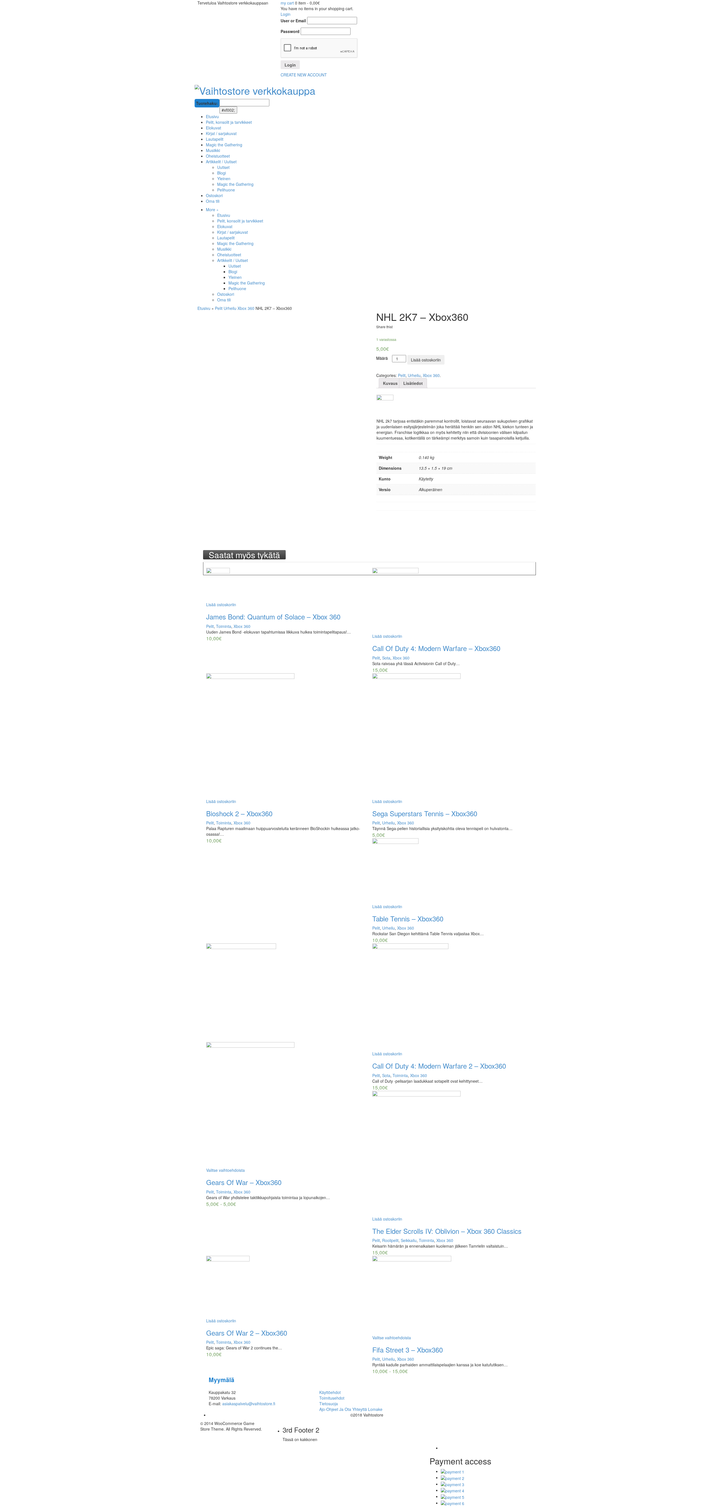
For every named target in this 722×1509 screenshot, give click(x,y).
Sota (386, 658)
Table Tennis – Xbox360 (407, 918)
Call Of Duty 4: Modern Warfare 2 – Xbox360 (439, 1066)
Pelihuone (237, 288)
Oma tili (224, 300)
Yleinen (235, 277)
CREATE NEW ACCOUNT (304, 75)
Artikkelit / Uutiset (232, 260)
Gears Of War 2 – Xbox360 (246, 1333)
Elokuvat (224, 226)
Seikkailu (409, 1240)
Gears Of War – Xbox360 (243, 1182)
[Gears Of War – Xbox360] (286, 1055)
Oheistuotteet (229, 254)
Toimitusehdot (331, 1398)
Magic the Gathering (235, 243)
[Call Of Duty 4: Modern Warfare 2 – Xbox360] (452, 997)
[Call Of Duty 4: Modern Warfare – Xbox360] (452, 600)
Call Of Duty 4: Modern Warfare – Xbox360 (436, 648)
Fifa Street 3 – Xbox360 (407, 1349)
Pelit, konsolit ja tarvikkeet (240, 221)
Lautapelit (226, 238)
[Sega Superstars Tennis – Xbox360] (452, 735)
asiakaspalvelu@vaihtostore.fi (248, 1403)
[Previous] (205, 565)
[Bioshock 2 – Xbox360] (286, 735)
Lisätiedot (413, 383)
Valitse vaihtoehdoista (225, 1170)
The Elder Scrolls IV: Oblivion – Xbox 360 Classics (446, 1231)
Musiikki (224, 249)
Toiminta (223, 626)
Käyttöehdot (330, 1392)
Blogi (232, 271)
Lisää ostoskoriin (426, 360)
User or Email (293, 20)
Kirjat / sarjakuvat (232, 232)
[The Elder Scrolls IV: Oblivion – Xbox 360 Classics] (452, 1153)
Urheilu (230, 308)
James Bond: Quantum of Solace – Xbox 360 (273, 616)
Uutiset (234, 266)
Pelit (219, 308)
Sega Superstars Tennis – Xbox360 (424, 813)
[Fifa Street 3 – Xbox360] (452, 1295)
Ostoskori (225, 294)
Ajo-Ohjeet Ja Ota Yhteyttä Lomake (350, 1409)
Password (290, 31)
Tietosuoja (328, 1403)
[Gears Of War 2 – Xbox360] (286, 1287)
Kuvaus (390, 383)
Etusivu (223, 215)
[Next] (209, 565)
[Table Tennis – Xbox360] (452, 871)
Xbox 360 (245, 308)
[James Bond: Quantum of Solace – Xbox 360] (286, 585)
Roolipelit (390, 1240)
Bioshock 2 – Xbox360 (239, 813)
